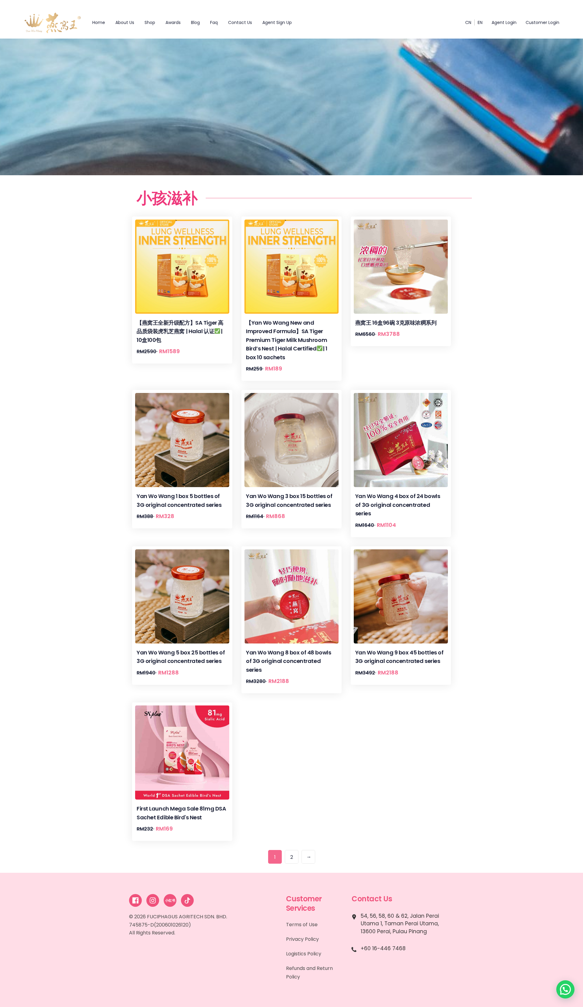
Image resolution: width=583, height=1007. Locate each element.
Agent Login (504, 22)
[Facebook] (135, 900)
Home (98, 22)
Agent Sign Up (277, 22)
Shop (150, 22)
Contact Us (240, 22)
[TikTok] (187, 900)
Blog (195, 22)
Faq (214, 22)
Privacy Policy (302, 939)
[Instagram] (152, 900)
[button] (565, 989)
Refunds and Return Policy (309, 972)
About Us (124, 22)
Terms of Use (302, 924)
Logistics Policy (303, 953)
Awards (173, 22)
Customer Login (542, 22)
